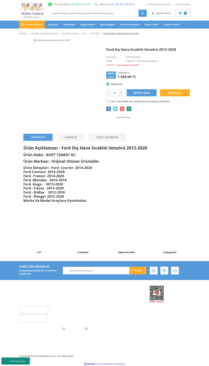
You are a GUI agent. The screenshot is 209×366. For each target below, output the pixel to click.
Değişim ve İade (71, 302)
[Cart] (182, 13)
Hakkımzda (68, 296)
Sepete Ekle (141, 92)
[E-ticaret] (104, 364)
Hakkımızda (69, 24)
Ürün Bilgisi (38, 137)
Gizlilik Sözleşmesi (72, 318)
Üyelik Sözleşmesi (115, 296)
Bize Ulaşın (68, 313)
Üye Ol (167, 13)
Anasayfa (53, 24)
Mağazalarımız (87, 24)
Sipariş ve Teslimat (116, 313)
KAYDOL (138, 270)
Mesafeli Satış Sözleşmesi (119, 302)
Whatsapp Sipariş (17, 361)
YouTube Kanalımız (130, 24)
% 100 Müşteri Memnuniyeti (159, 4)
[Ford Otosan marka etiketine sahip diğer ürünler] (116, 42)
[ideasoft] (89, 364)
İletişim (66, 307)
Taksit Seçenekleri (107, 137)
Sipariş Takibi (151, 24)
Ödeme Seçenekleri (116, 318)
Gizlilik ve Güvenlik (115, 307)
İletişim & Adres (172, 24)
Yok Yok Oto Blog (182, 4)
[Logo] (32, 10)
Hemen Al (175, 92)
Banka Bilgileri (107, 24)
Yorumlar (71, 137)
